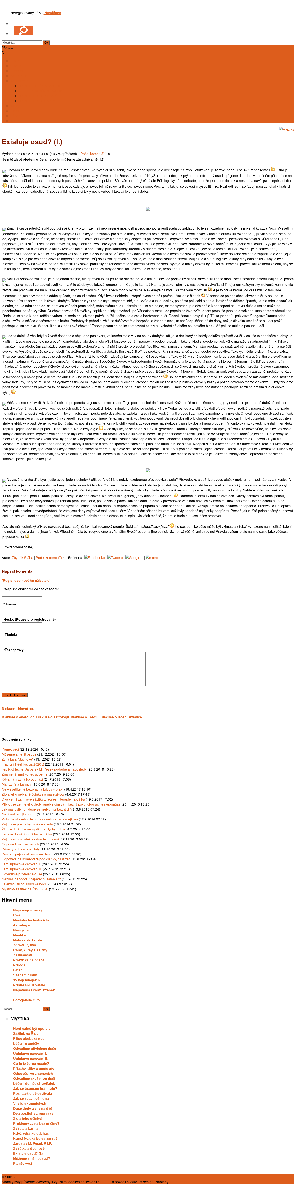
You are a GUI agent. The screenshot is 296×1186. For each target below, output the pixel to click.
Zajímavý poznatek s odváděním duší (30, 839)
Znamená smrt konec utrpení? (24, 774)
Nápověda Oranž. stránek (34, 990)
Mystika (19, 935)
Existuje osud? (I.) (28, 1153)
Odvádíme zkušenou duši (34, 1078)
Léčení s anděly (26, 1043)
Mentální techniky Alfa (31, 920)
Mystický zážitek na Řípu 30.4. (25, 889)
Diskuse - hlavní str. (18, 708)
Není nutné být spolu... (19, 814)
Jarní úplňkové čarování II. (22, 869)
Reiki (17, 915)
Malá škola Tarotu (27, 940)
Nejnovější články (27, 910)
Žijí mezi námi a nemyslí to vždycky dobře (33, 829)
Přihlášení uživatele (29, 985)
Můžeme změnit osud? (19, 754)
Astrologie (21, 925)
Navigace (21, 930)
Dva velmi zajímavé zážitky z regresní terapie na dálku (43, 799)
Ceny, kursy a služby (30, 950)
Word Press (178, 1181)
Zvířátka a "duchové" (17, 759)
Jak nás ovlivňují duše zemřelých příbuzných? (37, 809)
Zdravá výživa (24, 945)
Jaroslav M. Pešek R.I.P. (32, 1143)
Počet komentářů (93, 153)
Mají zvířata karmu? (17, 784)
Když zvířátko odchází (31, 1133)
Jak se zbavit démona (31, 1098)
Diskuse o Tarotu (85, 717)
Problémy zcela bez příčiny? (36, 1123)
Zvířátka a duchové (29, 1148)
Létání (18, 970)
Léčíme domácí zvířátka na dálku (27, 834)
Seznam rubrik (25, 975)
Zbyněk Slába (22, 557)
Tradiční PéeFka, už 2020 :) (23, 764)
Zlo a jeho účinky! (27, 1118)
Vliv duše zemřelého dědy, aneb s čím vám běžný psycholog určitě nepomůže (61, 804)
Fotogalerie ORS (26, 1000)
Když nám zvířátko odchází (22, 779)
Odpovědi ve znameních (20, 844)
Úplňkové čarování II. (30, 1058)
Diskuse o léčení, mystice (121, 717)
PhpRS (105, 1181)
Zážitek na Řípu (26, 1033)
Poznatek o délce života (32, 1093)
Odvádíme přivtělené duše (22, 874)
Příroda (19, 965)
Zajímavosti (22, 955)
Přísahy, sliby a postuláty (21, 849)
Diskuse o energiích (19, 717)
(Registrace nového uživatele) (26, 580)
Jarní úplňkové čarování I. (21, 864)
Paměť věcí (10, 749)
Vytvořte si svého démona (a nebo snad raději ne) (40, 819)
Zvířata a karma (25, 1128)
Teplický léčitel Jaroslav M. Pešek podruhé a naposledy (44, 769)
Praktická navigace (28, 960)
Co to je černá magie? (31, 1063)
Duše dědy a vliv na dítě (32, 1108)
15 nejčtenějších (26, 980)
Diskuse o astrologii (53, 717)
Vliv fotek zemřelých (29, 1103)
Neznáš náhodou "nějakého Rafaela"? (31, 879)
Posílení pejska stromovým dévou (27, 854)
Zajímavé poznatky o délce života (27, 824)
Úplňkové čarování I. (30, 1053)
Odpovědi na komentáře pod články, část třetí (36, 859)
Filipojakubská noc (28, 1038)
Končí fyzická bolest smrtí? (35, 1138)
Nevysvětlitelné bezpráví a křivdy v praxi (32, 789)
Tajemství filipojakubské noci (24, 884)
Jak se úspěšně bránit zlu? (35, 1088)
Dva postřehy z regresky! (33, 1113)
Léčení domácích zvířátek (34, 1083)
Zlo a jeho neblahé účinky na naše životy (33, 794)
